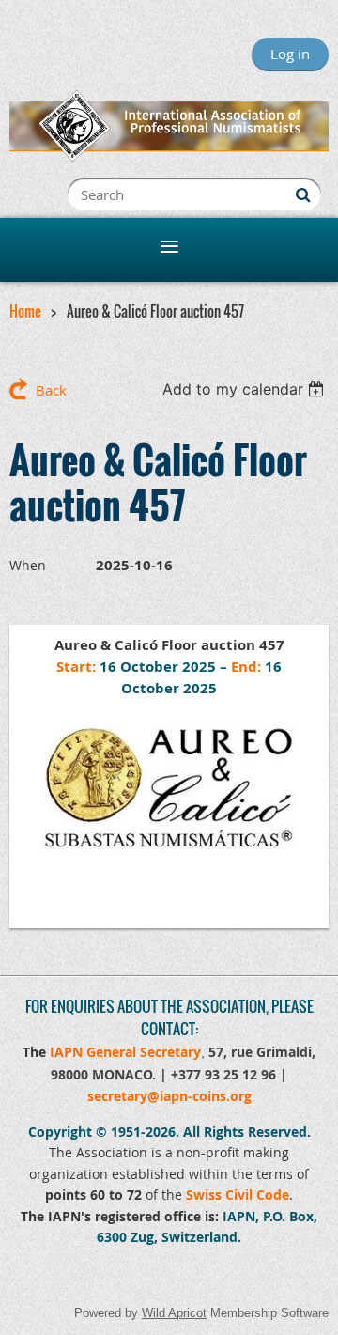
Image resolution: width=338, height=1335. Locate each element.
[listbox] (245, 389)
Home (25, 311)
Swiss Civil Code (237, 1194)
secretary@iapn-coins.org (169, 1096)
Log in (290, 53)
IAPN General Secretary (125, 1052)
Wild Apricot (174, 1313)
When (27, 565)
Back (51, 389)
